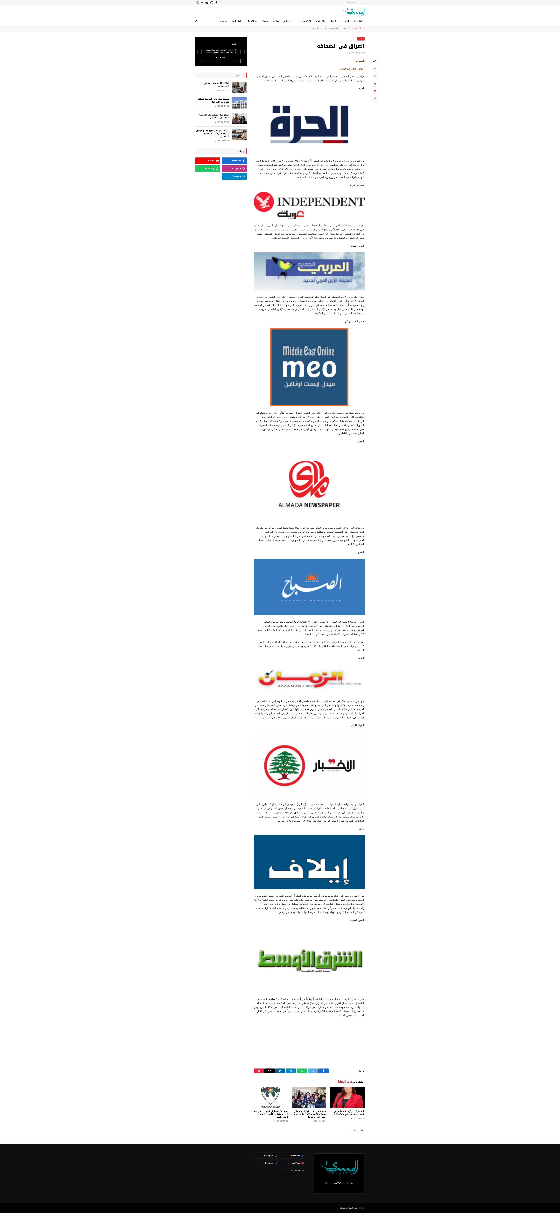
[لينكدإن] (375, 83)
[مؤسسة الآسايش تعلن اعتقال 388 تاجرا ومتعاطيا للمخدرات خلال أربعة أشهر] (271, 1097)
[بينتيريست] (375, 91)
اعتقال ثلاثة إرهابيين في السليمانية (216, 85)
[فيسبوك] (375, 69)
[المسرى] (354, 11)
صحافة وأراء (251, 21)
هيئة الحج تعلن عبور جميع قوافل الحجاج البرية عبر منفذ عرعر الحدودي (212, 133)
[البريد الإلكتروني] (375, 98)
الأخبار (346, 21)
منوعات (265, 21)
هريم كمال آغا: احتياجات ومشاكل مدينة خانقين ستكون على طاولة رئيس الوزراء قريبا (309, 1114)
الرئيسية (358, 21)
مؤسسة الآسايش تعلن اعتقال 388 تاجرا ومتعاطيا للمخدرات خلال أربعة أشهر (271, 1114)
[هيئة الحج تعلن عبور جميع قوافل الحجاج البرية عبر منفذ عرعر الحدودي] (239, 134)
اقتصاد (333, 21)
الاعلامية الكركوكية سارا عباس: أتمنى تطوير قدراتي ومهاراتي (349, 1113)
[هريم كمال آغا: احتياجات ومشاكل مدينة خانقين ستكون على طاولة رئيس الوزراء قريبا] (309, 1097)
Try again (221, 58)
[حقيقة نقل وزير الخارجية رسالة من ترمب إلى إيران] (239, 103)
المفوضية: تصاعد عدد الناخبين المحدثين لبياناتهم (214, 116)
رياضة (276, 21)
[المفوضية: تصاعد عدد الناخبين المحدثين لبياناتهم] (239, 118)
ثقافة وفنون (305, 21)
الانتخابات (236, 21)
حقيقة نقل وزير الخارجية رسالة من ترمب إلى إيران (213, 100)
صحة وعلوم (288, 21)
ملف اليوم (320, 21)
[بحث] (196, 21)
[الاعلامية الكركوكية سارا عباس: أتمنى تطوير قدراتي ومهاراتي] (347, 1097)
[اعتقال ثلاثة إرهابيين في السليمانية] (239, 87)
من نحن (223, 21)
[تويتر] (375, 76)
